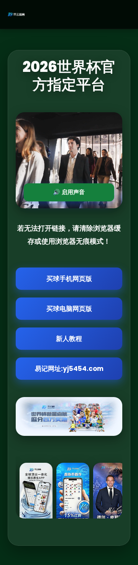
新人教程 (69, 338)
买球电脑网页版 (69, 308)
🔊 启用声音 (69, 192)
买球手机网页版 (69, 278)
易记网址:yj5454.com (69, 368)
